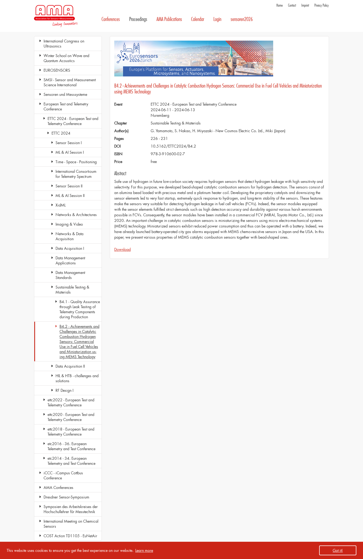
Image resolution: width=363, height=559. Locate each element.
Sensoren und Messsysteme (65, 94)
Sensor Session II (69, 185)
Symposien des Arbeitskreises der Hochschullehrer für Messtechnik (71, 509)
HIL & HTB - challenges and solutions (77, 378)
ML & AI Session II (70, 195)
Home (279, 5)
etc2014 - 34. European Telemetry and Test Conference (71, 461)
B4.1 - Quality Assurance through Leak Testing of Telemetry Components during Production (80, 309)
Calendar (197, 19)
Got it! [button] (338, 550)
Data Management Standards (70, 275)
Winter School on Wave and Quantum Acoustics (66, 58)
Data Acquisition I (70, 248)
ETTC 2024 (61, 133)
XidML (61, 205)
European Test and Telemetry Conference (66, 106)
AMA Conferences (58, 487)
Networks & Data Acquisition (69, 236)
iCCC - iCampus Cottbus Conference (63, 475)
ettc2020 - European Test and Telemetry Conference (71, 417)
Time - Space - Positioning (76, 161)
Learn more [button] (144, 550)
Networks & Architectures (76, 214)
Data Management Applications (70, 260)
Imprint (305, 5)
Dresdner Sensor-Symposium (66, 497)
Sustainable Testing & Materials (72, 290)
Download (122, 249)
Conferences (111, 19)
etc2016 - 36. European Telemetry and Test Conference (71, 446)
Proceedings (138, 19)
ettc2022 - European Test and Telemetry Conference (71, 402)
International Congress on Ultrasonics (64, 43)
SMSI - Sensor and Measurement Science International (70, 82)
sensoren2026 (242, 19)
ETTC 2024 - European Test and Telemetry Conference (73, 121)
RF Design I (64, 390)
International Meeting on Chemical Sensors (71, 524)
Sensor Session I (69, 142)
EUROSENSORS (57, 70)
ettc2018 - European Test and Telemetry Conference (71, 432)
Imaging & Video (69, 224)
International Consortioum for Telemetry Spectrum (76, 174)
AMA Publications (169, 19)
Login (217, 19)
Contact (292, 5)
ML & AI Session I (70, 152)
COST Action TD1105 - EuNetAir (70, 535)
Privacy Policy (321, 5)
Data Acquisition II (70, 366)
